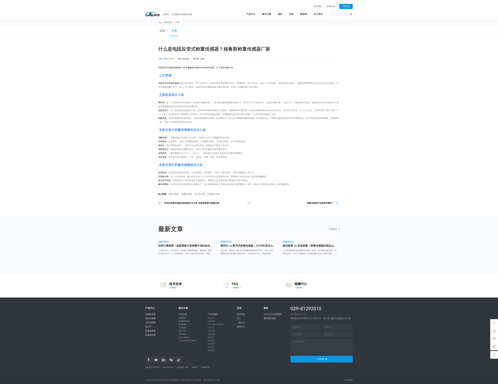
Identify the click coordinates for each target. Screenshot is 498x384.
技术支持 (241, 314)
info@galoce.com (298, 314)
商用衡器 (182, 318)
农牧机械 (182, 334)
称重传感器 (173, 194)
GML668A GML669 (215, 324)
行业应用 (183, 314)
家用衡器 (182, 324)
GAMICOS (205, 367)
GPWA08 (211, 350)
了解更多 (332, 229)
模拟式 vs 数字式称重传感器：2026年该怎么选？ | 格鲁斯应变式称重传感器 (247, 246)
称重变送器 (150, 335)
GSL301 (211, 337)
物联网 (303, 14)
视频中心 (241, 327)
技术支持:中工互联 (211, 380)
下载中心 (241, 322)
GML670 (211, 318)
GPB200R (211, 321)
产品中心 (250, 14)
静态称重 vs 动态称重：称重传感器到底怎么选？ (310, 246)
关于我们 (318, 14)
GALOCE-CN (182, 367)
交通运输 (182, 328)
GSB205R (211, 334)
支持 (291, 14)
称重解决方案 (213, 194)
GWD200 (211, 344)
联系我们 (318, 6)
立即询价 (346, 6)
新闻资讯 (331, 6)
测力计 (148, 327)
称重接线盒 (150, 331)
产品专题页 (213, 314)
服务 (280, 14)
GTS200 (211, 347)
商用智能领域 (184, 321)
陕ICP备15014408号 (192, 380)
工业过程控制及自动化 (188, 341)
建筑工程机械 (184, 337)
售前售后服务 (270, 318)
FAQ (239, 318)
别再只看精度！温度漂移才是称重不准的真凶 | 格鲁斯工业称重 (185, 246)
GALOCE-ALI (168, 367)
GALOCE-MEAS (152, 367)
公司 (162, 30)
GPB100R (211, 331)
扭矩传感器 (150, 318)
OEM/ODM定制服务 (273, 314)
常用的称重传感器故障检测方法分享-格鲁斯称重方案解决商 (188, 203)
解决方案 (266, 14)
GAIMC (195, 367)
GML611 (211, 328)
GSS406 (211, 341)
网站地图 (348, 380)
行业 (177, 22)
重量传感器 (186, 194)
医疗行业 (182, 331)
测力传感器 (199, 194)
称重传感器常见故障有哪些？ (323, 203)
